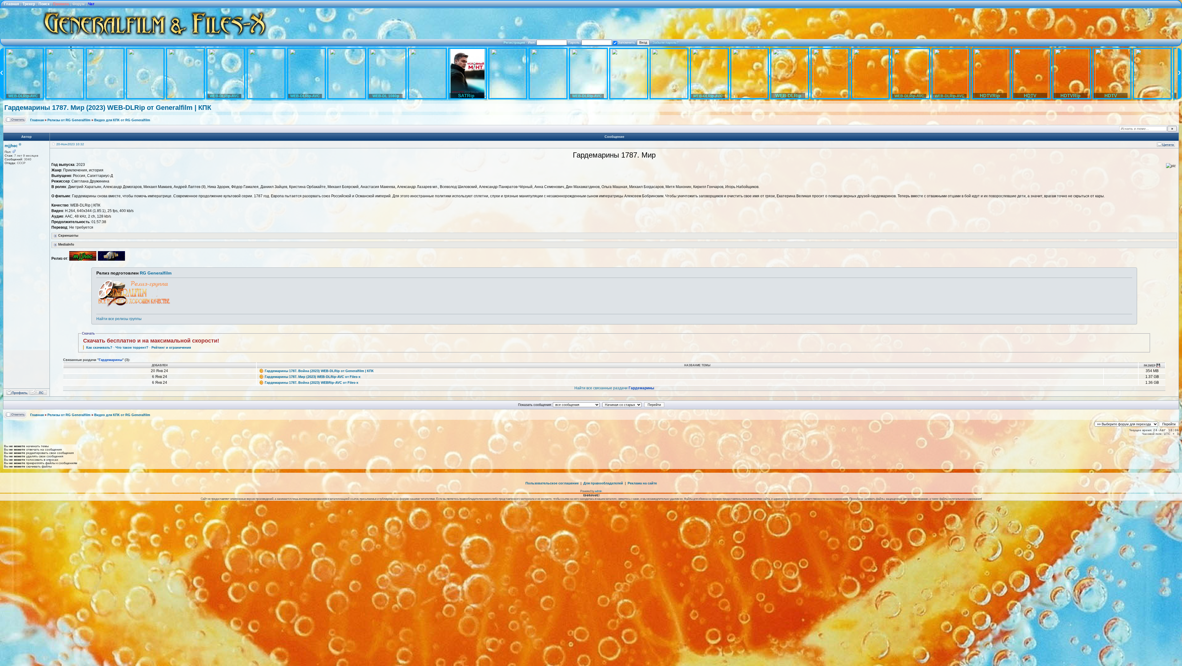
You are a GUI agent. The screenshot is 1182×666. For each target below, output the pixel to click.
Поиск (44, 4)
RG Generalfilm (155, 273)
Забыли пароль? (665, 42)
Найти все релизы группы (119, 319)
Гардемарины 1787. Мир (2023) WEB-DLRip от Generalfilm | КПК (107, 107)
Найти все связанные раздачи (614, 388)
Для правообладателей (603, 483)
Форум (78, 4)
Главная (11, 4)
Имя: (532, 42)
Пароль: (574, 42)
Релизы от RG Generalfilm (68, 120)
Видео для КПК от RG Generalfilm (122, 120)
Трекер (28, 4)
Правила (61, 4)
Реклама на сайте (642, 483)
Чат (91, 4)
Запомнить (626, 42)
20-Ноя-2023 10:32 (70, 144)
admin (598, 491)
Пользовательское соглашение (552, 483)
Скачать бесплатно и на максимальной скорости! (151, 341)
